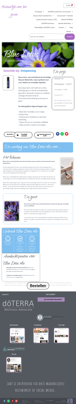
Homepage (38, 12)
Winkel (68, 31)
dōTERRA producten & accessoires (59, 12)
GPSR (52, 400)
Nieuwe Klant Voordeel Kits (42, 16)
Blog (71, 27)
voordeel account (62, 100)
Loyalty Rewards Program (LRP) (46, 19)
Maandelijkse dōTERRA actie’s (45, 27)
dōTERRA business (48, 23)
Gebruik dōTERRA (67, 19)
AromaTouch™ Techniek (65, 16)
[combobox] (46, 37)
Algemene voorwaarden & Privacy (26, 402)
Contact (61, 27)
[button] (57, 134)
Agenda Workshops (64, 23)
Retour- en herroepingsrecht (39, 401)
